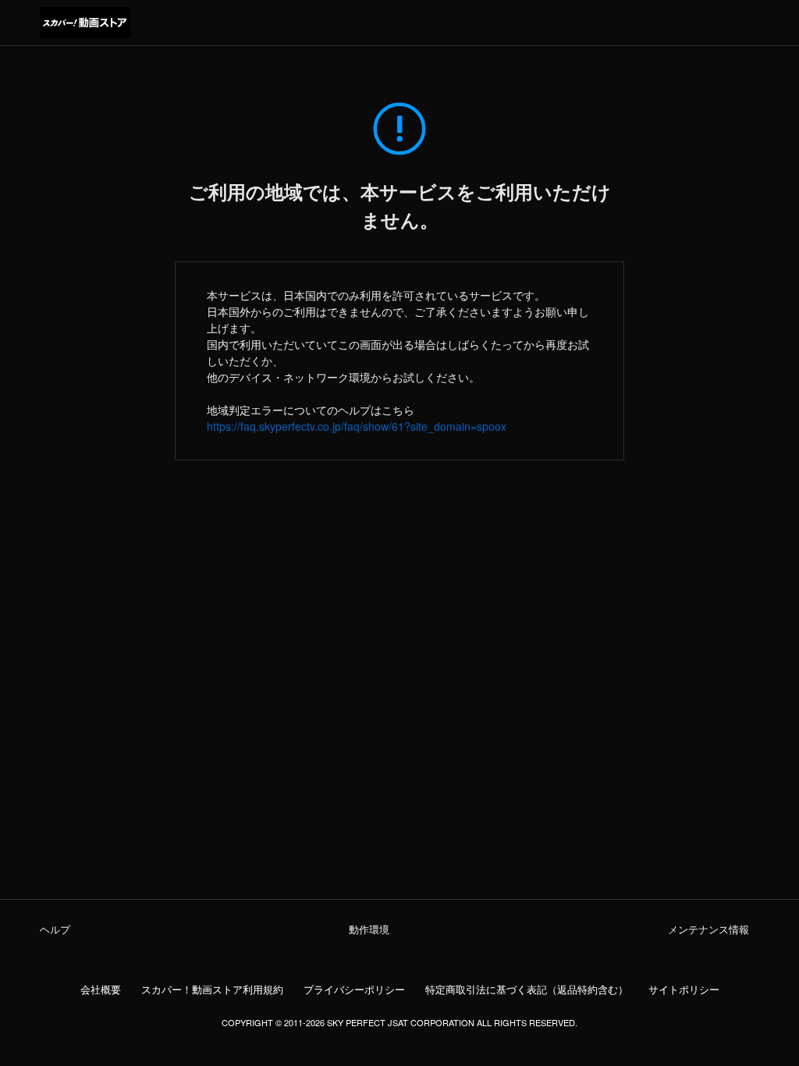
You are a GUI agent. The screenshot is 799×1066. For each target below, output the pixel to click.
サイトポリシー (683, 989)
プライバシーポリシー (354, 989)
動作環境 (369, 929)
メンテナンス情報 (708, 929)
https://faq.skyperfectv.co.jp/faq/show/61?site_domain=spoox (356, 426)
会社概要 (100, 989)
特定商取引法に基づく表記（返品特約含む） (526, 989)
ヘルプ (55, 929)
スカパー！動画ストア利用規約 (212, 989)
